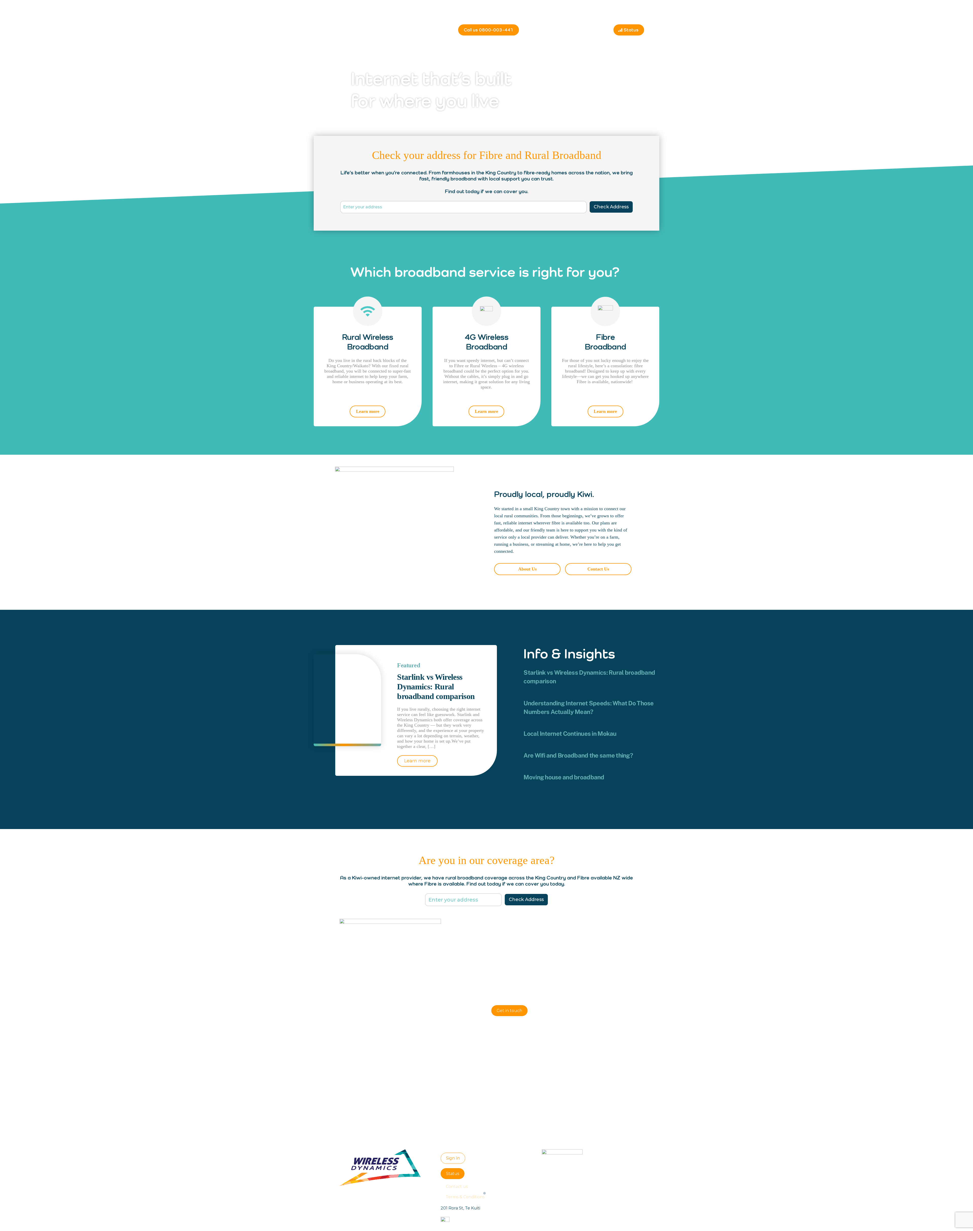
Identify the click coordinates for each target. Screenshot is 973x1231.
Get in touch (509, 1010)
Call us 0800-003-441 (488, 29)
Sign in (648, 16)
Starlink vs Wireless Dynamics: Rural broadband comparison (436, 686)
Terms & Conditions (465, 1197)
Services (533, 29)
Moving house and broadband (563, 777)
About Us (527, 569)
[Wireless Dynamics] (351, 28)
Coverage (555, 29)
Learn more (367, 411)
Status (631, 29)
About (575, 29)
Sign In (453, 1158)
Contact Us (598, 569)
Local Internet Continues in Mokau (569, 733)
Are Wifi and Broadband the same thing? (578, 755)
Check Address (611, 207)
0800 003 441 (526, 987)
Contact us (597, 29)
